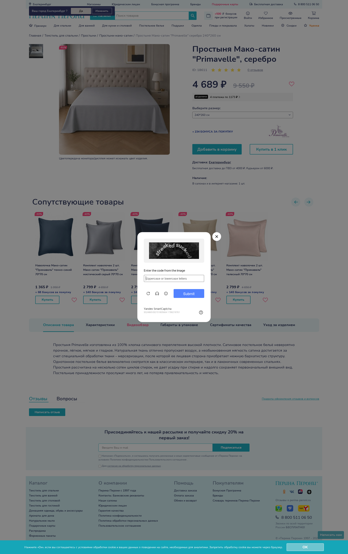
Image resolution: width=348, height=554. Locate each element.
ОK (305, 547)
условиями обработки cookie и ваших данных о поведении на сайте (123, 547)
